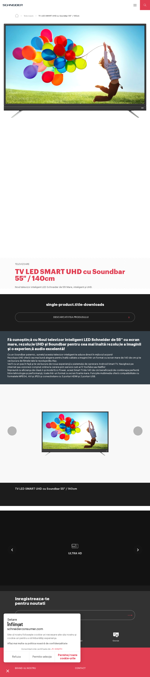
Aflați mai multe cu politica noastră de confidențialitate (37, 643)
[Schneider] (13, 5)
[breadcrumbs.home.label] (17, 15)
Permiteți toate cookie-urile (67, 657)
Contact (80, 668)
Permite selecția (42, 657)
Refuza (16, 657)
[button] (7, 670)
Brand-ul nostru (25, 668)
